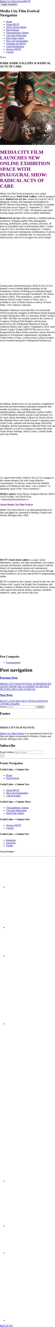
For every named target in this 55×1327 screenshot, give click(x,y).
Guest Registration (15, 46)
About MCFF (12, 24)
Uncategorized (13, 662)
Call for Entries (13, 795)
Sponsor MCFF (13, 49)
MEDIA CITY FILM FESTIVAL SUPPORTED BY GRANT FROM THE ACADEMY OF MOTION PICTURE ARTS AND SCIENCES (25, 683)
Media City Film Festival (12, 733)
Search (3, 706)
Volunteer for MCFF (16, 43)
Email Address (7, 752)
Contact (10, 52)
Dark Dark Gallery (15, 38)
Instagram (11, 840)
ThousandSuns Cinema (17, 32)
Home (9, 21)
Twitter (9, 845)
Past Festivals (12, 30)
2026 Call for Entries (16, 27)
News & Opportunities (17, 41)
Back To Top (6, 1325)
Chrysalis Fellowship (16, 35)
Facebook (11, 843)
